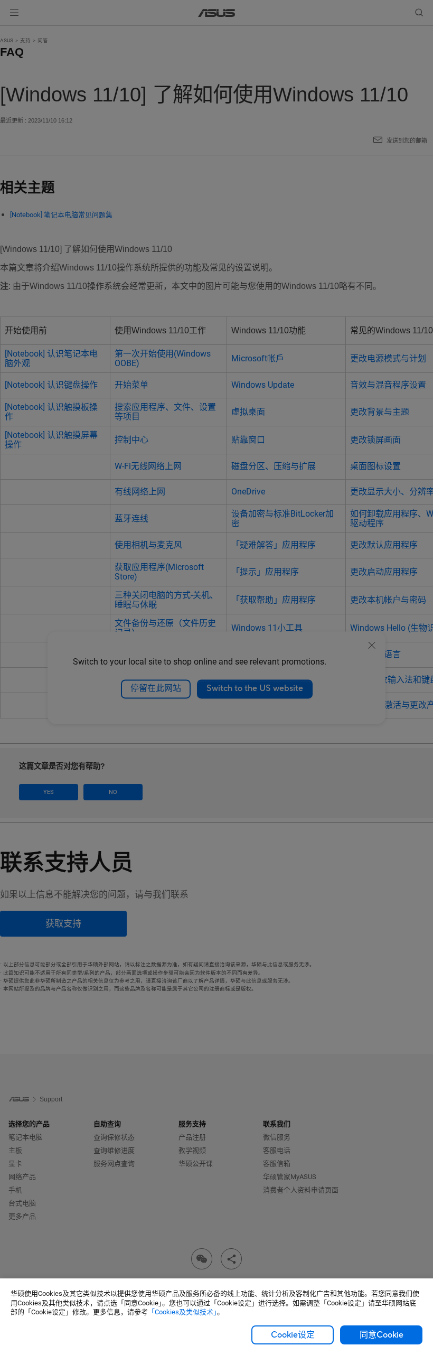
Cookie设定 (293, 1335)
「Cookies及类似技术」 (182, 1312)
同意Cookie (381, 1335)
